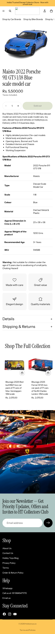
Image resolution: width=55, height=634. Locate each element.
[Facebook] (4, 614)
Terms (5, 567)
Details (8, 319)
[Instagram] (9, 614)
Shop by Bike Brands (33, 19)
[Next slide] (49, 377)
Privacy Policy (8, 563)
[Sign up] (48, 522)
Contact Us (7, 553)
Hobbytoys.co (31, 624)
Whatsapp (7, 588)
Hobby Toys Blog (10, 558)
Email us (6, 598)
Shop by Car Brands (11, 19)
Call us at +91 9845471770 (14, 593)
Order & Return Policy (12, 572)
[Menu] (3, 11)
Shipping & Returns (18, 326)
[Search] (10, 11)
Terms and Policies (27, 630)
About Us (6, 548)
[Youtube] (15, 614)
